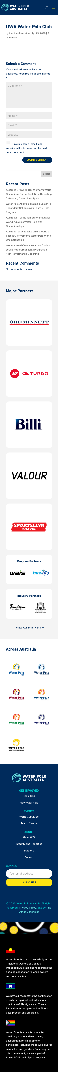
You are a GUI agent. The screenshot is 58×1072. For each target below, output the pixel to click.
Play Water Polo (29, 802)
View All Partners (28, 627)
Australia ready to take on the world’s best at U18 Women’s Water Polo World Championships (28, 235)
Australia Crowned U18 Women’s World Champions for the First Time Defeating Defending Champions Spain (29, 194)
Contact (29, 857)
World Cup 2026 (29, 816)
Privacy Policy (27, 907)
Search (47, 173)
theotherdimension (19, 33)
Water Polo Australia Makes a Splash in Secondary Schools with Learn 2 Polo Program (28, 208)
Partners (29, 850)
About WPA (29, 837)
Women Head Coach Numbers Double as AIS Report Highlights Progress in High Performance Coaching (28, 249)
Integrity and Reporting (29, 843)
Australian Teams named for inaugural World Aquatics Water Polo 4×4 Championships (28, 221)
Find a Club (29, 796)
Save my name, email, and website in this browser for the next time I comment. (26, 148)
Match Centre (29, 823)
